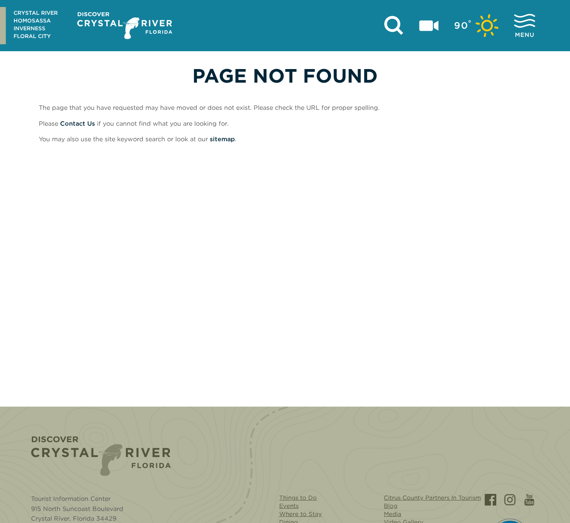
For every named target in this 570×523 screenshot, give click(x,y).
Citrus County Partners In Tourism (432, 497)
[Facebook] (490, 500)
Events (289, 505)
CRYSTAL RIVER (36, 13)
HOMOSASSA (32, 20)
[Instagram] (510, 500)
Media (392, 514)
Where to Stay (300, 514)
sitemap (222, 139)
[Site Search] (394, 25)
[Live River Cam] (428, 25)
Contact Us (77, 123)
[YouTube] (529, 500)
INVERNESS (29, 28)
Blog (390, 505)
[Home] (101, 456)
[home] (124, 25)
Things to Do (298, 497)
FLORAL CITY (32, 36)
